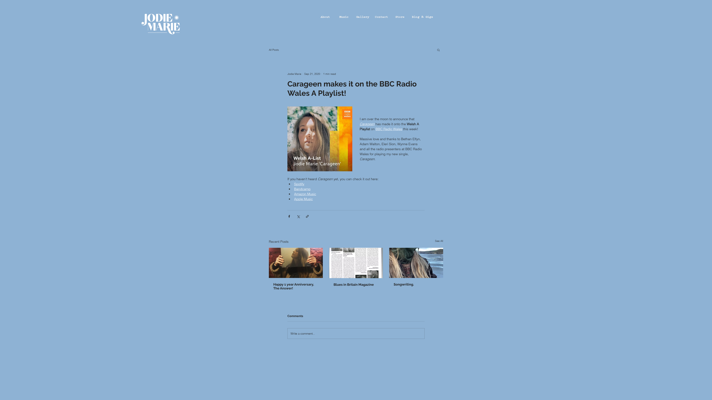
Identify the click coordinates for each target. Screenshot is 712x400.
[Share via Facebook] (289, 216)
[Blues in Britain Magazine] (356, 263)
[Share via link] (307, 216)
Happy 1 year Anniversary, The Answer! (293, 286)
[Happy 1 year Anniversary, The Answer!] (296, 263)
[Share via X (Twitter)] (298, 216)
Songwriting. (404, 284)
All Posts (274, 49)
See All (439, 241)
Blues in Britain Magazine (354, 284)
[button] (438, 49)
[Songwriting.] (416, 263)
